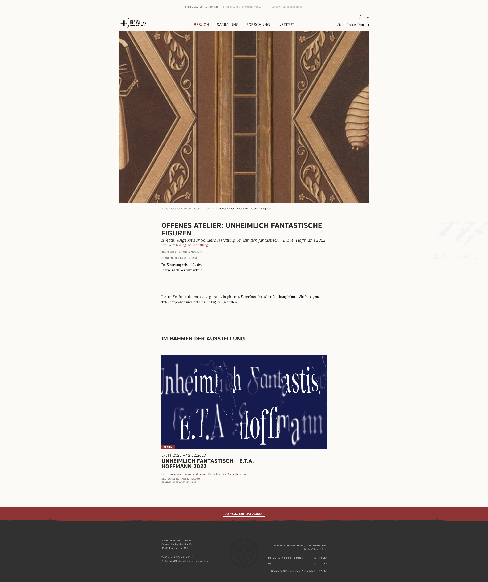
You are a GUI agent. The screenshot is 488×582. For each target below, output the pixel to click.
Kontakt (363, 24)
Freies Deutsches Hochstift (203, 7)
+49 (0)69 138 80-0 (182, 557)
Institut (286, 24)
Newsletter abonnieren (244, 514)
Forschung (258, 24)
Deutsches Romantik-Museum (244, 7)
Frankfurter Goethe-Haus (286, 7)
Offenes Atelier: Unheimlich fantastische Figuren (244, 208)
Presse (351, 24)
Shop (340, 24)
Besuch (201, 24)
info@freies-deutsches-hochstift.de (189, 561)
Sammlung (228, 24)
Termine (209, 208)
